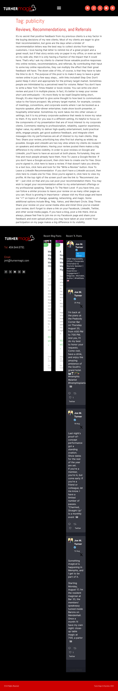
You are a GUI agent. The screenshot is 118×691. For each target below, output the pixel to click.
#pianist (72, 379)
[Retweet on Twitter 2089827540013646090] (76, 524)
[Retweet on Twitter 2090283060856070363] (76, 393)
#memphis (73, 376)
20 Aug (77, 303)
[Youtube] (106, 8)
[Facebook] (87, 8)
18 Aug (77, 423)
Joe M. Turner (78, 294)
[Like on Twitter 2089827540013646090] (71, 528)
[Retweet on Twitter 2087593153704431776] (76, 648)
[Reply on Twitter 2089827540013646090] (70, 524)
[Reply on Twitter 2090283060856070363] (70, 393)
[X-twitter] (100, 8)
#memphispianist (77, 382)
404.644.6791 (16, 247)
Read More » (51, 340)
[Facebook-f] (5, 271)
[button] (59, 8)
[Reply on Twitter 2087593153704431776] (70, 648)
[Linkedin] (112, 8)
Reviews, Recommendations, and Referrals (53, 29)
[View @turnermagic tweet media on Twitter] (71, 386)
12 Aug (77, 551)
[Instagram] (93, 8)
